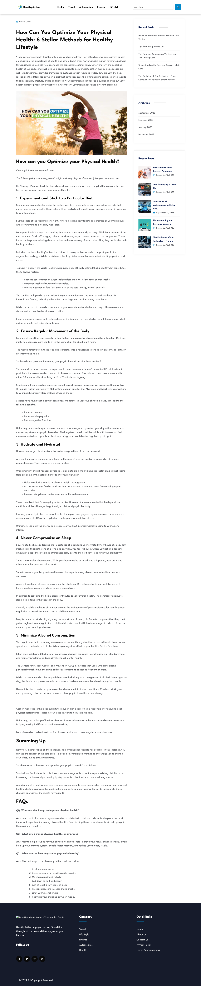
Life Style (84, 934)
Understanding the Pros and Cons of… (162, 222)
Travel (71, 7)
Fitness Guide (25, 22)
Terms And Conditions (148, 950)
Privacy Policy (144, 945)
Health (60, 7)
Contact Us (142, 940)
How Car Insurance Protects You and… (162, 169)
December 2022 (146, 135)
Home (140, 929)
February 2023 (145, 120)
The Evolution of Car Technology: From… (163, 239)
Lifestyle (114, 7)
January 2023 (145, 127)
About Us (141, 934)
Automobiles (86, 7)
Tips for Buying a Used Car (151, 47)
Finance (101, 7)
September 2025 (146, 113)
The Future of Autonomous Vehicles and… (164, 205)
